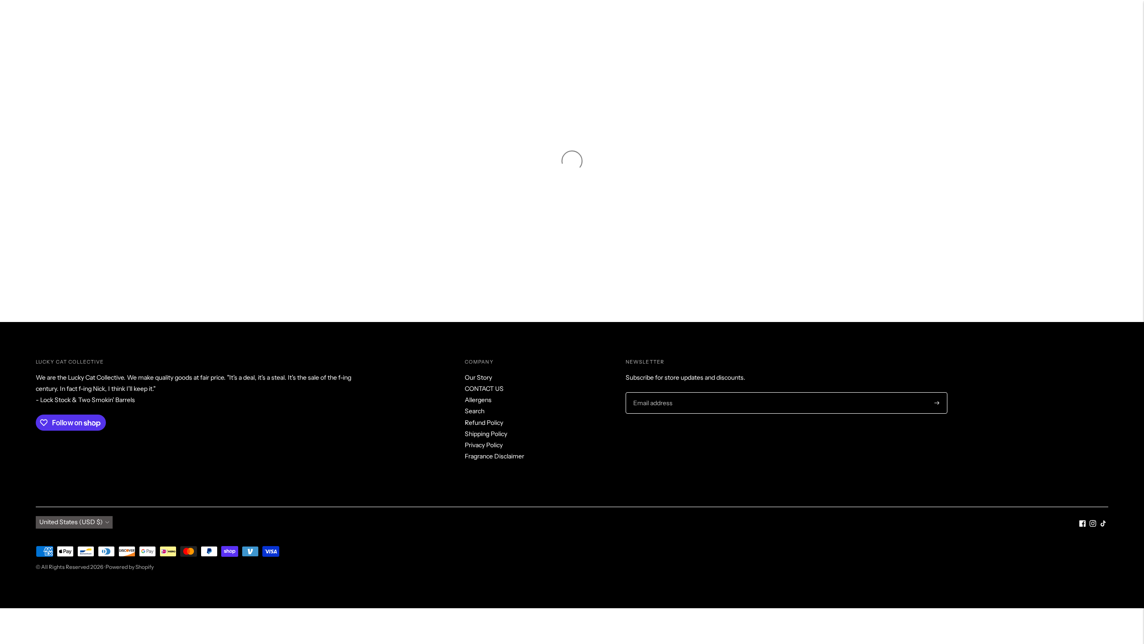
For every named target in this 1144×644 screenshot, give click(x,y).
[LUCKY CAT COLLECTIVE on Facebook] (1082, 525)
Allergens (478, 400)
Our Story (478, 377)
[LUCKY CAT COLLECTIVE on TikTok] (1103, 525)
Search (474, 411)
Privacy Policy (484, 445)
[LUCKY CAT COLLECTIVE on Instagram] (1092, 525)
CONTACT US (484, 389)
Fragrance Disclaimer (494, 456)
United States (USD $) (71, 522)
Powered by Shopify (129, 567)
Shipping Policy (486, 434)
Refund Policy (484, 423)
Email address (652, 392)
